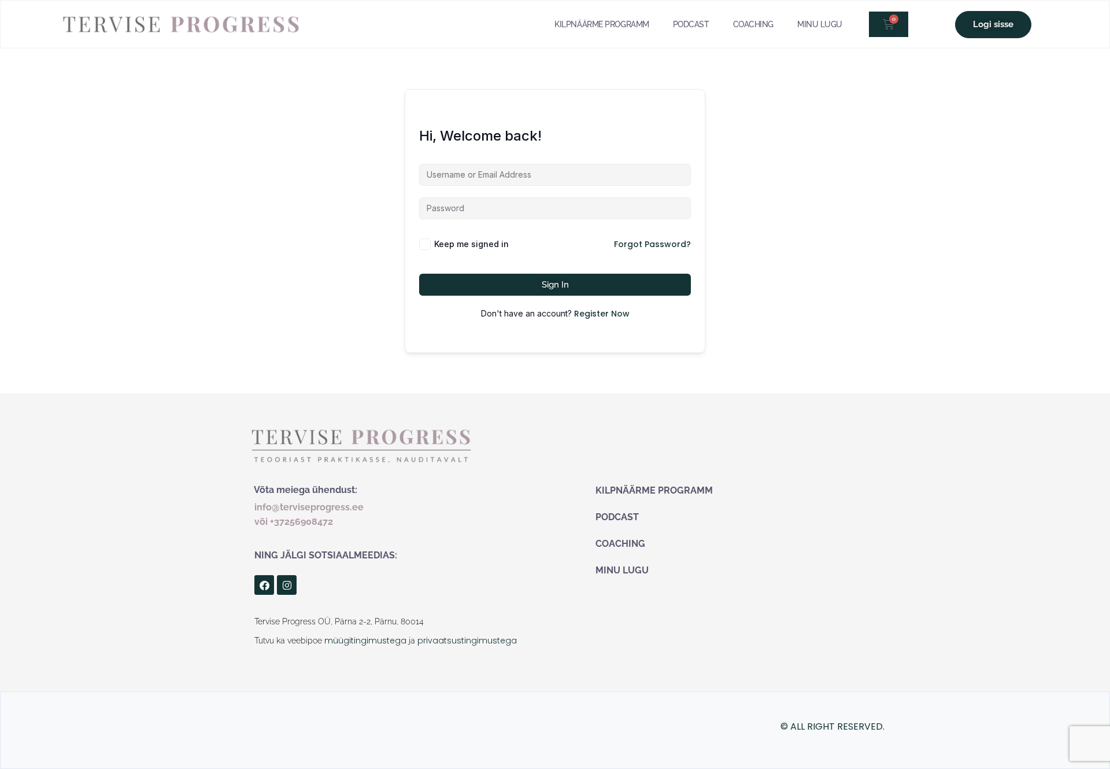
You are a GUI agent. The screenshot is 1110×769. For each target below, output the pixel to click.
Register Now (602, 313)
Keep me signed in (471, 244)
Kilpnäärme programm (601, 24)
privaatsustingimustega (466, 640)
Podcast (691, 24)
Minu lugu (819, 24)
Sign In (555, 284)
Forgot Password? (652, 244)
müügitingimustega (365, 640)
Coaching (753, 24)
